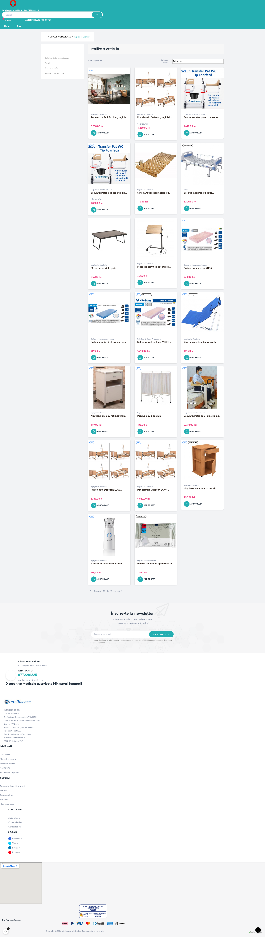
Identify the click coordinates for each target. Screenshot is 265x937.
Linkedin (16, 848)
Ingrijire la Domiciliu (58, 48)
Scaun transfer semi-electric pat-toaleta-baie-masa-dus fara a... (202, 416)
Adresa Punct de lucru (29, 661)
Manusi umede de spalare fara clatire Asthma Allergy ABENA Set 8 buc (154, 563)
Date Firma (5, 754)
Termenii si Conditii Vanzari (12, 786)
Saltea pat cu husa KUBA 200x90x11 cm (198, 268)
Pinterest (16, 852)
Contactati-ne (6, 795)
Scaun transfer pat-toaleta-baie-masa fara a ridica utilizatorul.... (202, 117)
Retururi (3, 790)
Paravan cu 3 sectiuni (149, 415)
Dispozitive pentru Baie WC (195, 114)
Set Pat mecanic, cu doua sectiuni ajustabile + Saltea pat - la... (202, 192)
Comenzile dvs (15, 822)
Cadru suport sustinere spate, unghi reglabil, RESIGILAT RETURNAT (200, 342)
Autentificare (14, 818)
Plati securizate (7, 804)
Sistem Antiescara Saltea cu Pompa (153, 192)
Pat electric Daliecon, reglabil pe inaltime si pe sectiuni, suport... (155, 117)
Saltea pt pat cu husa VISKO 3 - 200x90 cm (155, 342)
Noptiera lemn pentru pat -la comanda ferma (200, 488)
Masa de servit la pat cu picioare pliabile (104, 268)
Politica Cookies (7, 763)
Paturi (47, 63)
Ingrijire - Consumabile (54, 73)
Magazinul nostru (8, 759)
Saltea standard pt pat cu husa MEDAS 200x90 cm (108, 342)
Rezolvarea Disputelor (10, 772)
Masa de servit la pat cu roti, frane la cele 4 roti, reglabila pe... (153, 266)
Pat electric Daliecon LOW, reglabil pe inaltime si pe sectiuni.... (106, 489)
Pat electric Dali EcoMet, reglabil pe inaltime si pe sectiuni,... (109, 117)
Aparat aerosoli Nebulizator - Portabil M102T (107, 563)
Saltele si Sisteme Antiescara (57, 58)
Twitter (15, 843)
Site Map (4, 799)
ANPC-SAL (5, 768)
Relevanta (198, 61)
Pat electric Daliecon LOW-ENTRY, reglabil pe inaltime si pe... (153, 489)
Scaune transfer (51, 68)
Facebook (17, 838)
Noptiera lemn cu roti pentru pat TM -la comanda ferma (109, 416)
